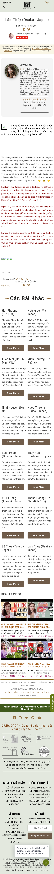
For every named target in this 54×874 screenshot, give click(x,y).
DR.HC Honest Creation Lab (32, 870)
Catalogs (14, 828)
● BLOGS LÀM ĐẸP (14, 801)
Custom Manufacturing (39, 801)
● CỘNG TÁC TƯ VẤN (40, 804)
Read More (13, 348)
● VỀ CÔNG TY (14, 818)
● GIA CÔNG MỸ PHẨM (39, 794)
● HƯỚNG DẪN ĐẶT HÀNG (14, 791)
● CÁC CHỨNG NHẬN (14, 832)
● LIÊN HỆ (14, 842)
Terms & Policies (14, 838)
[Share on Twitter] (28, 29)
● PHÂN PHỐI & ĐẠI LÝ (39, 791)
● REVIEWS (14, 804)
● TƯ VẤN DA (14, 797)
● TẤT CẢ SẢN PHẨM (14, 788)
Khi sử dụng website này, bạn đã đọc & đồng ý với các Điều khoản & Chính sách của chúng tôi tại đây (27, 860)
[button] (35, 8)
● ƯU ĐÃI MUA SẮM (14, 794)
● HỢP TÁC (14, 825)
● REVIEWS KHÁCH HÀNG (14, 835)
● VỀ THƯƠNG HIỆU (14, 822)
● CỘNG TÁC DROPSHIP (40, 788)
